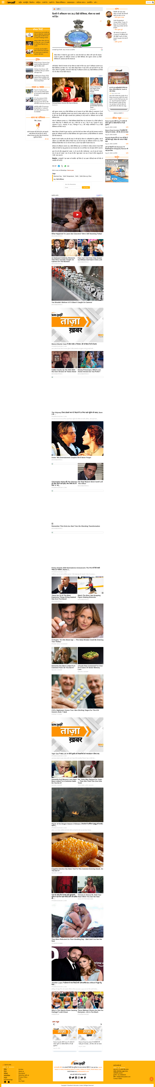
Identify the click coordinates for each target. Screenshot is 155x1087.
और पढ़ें (46, 139)
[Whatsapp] (65, 167)
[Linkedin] (76, 1078)
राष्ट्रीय (20, 2)
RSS (20, 1079)
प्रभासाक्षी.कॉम (58, 1067)
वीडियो (6, 1073)
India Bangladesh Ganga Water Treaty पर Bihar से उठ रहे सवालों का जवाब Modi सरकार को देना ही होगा (120, 24)
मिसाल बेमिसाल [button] (60, 2)
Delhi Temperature (68, 176)
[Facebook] (100, 26)
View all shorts (118, 113)
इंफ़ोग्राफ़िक (7, 1075)
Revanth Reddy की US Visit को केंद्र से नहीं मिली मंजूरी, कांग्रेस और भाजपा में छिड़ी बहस (116, 139)
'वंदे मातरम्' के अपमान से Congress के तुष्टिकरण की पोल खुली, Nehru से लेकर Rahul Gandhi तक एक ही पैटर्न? (121, 36)
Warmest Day (58, 176)
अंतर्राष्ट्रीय (25, 2)
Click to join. (70, 170)
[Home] (54, 9)
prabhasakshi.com (83, 1071)
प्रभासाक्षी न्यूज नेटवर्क (57, 49)
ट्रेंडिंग (38, 59)
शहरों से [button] (51, 2)
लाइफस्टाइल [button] (70, 2)
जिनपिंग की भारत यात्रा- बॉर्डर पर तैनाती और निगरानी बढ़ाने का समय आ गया (121, 13)
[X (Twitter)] (100, 29)
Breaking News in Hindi (71, 1069)
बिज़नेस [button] (31, 2)
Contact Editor (117, 1078)
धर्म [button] (95, 2)
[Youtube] (82, 1078)
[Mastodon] (85, 1078)
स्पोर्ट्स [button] (38, 2)
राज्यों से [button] (44, 2)
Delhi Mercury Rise (85, 176)
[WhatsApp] (100, 33)
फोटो (5, 1071)
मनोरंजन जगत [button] (81, 2)
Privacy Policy (23, 1077)
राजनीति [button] (89, 2)
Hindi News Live (96, 1069)
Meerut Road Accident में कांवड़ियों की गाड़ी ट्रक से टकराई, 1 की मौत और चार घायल (90, 1043)
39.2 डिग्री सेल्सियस (59, 179)
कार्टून (5, 1077)
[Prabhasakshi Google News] (102, 50)
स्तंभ (117, 9)
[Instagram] (79, 1078)
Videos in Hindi (85, 1069)
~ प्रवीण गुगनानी (118, 42)
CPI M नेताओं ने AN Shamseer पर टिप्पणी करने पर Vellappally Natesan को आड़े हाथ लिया (116, 148)
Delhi (76, 176)
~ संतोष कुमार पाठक (119, 17)
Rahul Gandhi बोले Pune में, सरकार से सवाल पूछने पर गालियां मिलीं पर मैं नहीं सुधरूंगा (63, 1043)
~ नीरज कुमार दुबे (118, 29)
